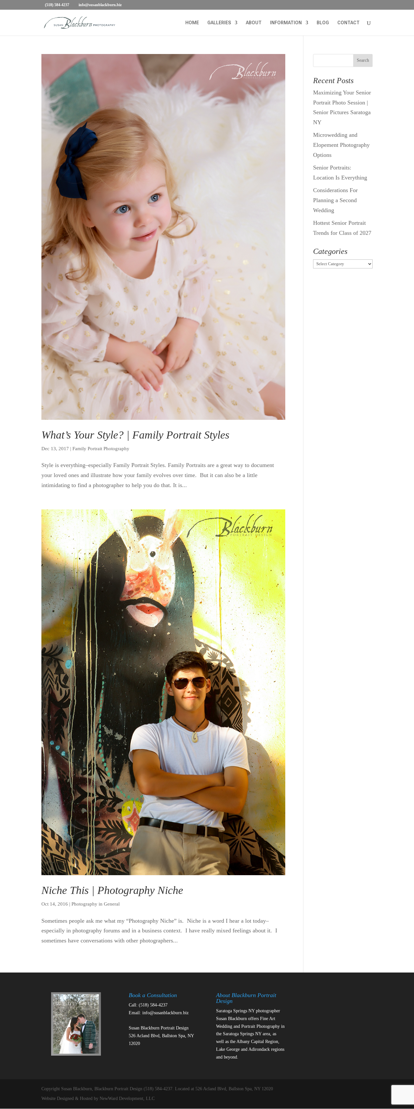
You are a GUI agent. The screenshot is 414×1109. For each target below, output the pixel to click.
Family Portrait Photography (100, 448)
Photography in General (95, 904)
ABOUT (254, 22)
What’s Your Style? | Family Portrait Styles (135, 435)
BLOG (323, 22)
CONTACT (348, 22)
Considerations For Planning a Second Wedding (335, 200)
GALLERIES (219, 22)
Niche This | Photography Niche (112, 890)
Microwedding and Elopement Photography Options (341, 145)
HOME (192, 22)
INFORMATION (286, 22)
